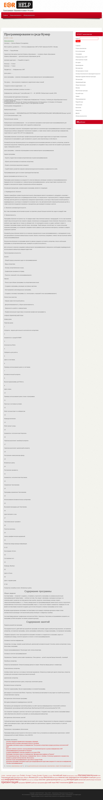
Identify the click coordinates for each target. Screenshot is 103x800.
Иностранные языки (81, 59)
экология (81, 782)
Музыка (94, 775)
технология (64, 782)
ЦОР (7, 747)
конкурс (36, 779)
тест (58, 782)
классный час (30, 779)
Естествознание (80, 51)
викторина (55, 777)
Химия (77, 96)
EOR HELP (41, 793)
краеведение (56, 779)
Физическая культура (82, 90)
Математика (79, 68)
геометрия (92, 777)
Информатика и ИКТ (17, 766)
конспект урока (44, 780)
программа (22, 782)
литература (72, 779)
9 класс (45, 775)
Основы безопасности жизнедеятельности (88, 74)
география (84, 777)
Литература (79, 79)
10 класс (50, 775)
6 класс (28, 775)
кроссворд (63, 779)
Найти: (78, 38)
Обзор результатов (29, 15)
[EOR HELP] (18, 11)
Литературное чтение (82, 71)
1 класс (18, 775)
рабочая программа (38, 782)
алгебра (41, 777)
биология (48, 777)
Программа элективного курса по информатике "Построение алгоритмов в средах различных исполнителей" (37, 745)
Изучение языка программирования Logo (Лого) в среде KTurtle (24, 759)
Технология (79, 104)
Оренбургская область (21, 777)
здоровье (98, 777)
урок (71, 782)
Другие (78, 113)
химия (76, 782)
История (78, 62)
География (79, 54)
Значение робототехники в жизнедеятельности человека (22, 743)
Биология (78, 107)
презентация (9, 782)
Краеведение (79, 65)
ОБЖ (99, 775)
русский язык (50, 783)
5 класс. (23, 775)
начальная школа (84, 779)
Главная (5, 15)
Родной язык (79, 102)
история (22, 779)
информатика (51, 766)
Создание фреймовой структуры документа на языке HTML (23, 752)
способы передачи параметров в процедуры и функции (22, 741)
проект (28, 782)
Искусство (78, 110)
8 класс (39, 775)
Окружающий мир (81, 82)
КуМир (57, 766)
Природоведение (81, 99)
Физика (78, 88)
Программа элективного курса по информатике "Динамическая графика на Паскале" (30, 754)
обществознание (96, 779)
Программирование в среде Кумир (27, 34)
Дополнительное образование (38, 766)
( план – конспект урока (8, 775)
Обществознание (81, 85)
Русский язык (79, 93)
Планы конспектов (16, 15)
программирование (65, 766)
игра (3, 779)
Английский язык (59, 775)
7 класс (34, 775)
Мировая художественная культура (86, 76)
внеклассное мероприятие (69, 777)
